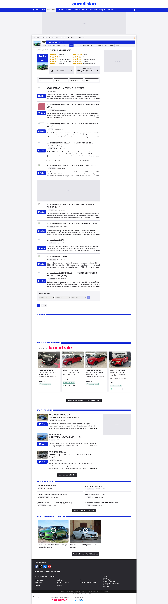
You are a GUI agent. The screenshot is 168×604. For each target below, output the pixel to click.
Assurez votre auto (84, 160)
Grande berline (38, 582)
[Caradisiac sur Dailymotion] (45, 567)
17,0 (42, 173)
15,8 (42, 95)
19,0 (42, 264)
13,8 (42, 212)
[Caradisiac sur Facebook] (36, 567)
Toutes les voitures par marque (88, 582)
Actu (37, 10)
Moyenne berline (39, 580)
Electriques (60, 10)
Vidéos (117, 45)
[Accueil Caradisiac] (33, 9)
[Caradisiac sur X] (41, 567)
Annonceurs (70, 591)
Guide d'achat (50, 10)
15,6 (42, 131)
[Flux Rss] (135, 37)
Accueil (44, 45)
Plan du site (106, 578)
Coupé (59, 579)
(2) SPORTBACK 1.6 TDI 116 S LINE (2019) (65, 88)
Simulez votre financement (53, 160)
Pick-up (59, 584)
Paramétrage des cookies (109, 585)
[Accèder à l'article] (53, 531)
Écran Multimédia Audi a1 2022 (95, 494)
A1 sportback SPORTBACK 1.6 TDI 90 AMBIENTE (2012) (71, 165)
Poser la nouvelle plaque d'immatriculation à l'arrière (101, 503)
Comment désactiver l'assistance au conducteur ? (52, 494)
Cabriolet (59, 580)
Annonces (110, 10)
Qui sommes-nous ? (93, 591)
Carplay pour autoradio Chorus (46, 485)
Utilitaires (68, 10)
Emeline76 (54, 420)
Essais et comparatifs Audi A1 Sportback (51, 516)
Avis (71, 45)
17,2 (42, 150)
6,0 (41, 247)
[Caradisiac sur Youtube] (49, 567)
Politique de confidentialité (110, 581)
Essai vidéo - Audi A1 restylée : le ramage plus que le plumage (52, 546)
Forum (91, 10)
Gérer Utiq (106, 586)
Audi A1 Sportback (56, 42)
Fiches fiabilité (56, 45)
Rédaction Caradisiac (80, 591)
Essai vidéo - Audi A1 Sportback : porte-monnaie (84, 546)
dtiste (53, 460)
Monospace (37, 585)
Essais (43, 10)
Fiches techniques (87, 45)
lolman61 (52, 110)
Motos (81, 579)
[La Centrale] (59, 601)
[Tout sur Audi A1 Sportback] (37, 46)
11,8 (42, 280)
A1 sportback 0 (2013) (57, 256)
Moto (96, 10)
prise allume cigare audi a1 (93, 486)
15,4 (42, 444)
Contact (62, 591)
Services (84, 10)
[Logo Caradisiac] (84, 7)
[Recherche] (131, 10)
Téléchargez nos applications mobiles (48, 571)
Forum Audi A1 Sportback (45, 481)
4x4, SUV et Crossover (63, 582)
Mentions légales (107, 580)
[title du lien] (41, 110)
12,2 (42, 424)
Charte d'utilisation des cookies (111, 583)
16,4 (42, 461)
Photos (112, 45)
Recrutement (104, 591)
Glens (53, 440)
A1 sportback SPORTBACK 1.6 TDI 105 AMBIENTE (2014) (72, 223)
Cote (95, 45)
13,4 (42, 231)
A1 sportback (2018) (56, 240)
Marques (102, 10)
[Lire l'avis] (42, 421)
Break (36, 584)
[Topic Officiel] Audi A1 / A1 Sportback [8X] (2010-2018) (54, 503)
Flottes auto (76, 10)
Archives (105, 576)
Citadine (37, 579)
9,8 (41, 112)
